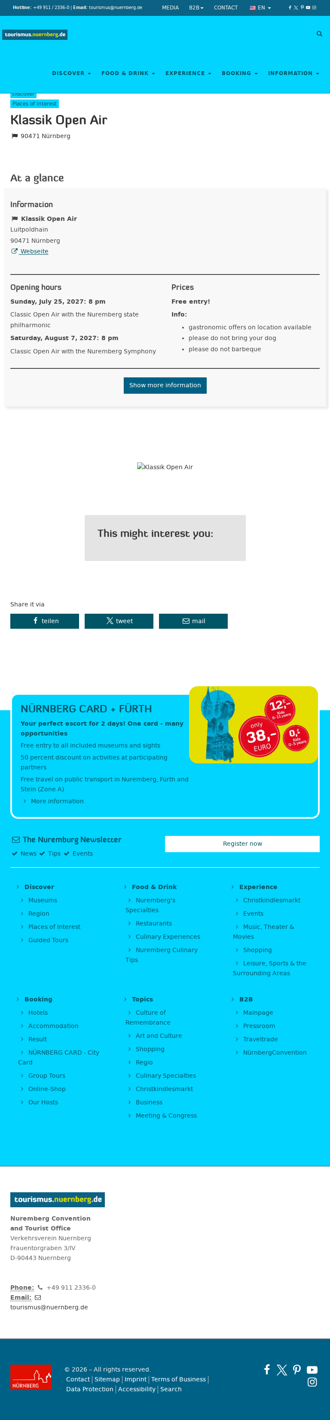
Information (291, 73)
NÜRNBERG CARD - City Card (58, 1057)
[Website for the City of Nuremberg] (30, 1377)
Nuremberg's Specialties (150, 905)
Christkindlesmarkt (270, 900)
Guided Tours (47, 940)
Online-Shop (46, 1089)
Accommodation (53, 1026)
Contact (226, 8)
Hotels (37, 1012)
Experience (186, 73)
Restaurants (153, 923)
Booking (238, 73)
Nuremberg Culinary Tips (161, 955)
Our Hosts (42, 1102)
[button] (44, 621)
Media (170, 8)
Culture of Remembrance (148, 1017)
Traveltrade (259, 1039)
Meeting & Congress (165, 1115)
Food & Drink (126, 73)
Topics (141, 999)
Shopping (256, 950)
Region (38, 913)
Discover (69, 73)
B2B (194, 8)
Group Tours (46, 1075)
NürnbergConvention (274, 1052)
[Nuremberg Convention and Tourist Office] (35, 35)
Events (252, 913)
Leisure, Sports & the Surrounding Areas (269, 968)
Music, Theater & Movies (263, 932)
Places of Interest (53, 927)
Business (148, 1102)
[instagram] (314, 7)
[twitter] (296, 7)
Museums (42, 900)
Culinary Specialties (165, 1075)
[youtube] (308, 7)
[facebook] (290, 7)
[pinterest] (302, 7)
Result (37, 1039)
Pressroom (258, 1026)
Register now (242, 843)
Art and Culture (158, 1036)
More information (56, 801)
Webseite (34, 251)
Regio (143, 1062)
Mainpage (257, 1012)
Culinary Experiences (167, 937)
